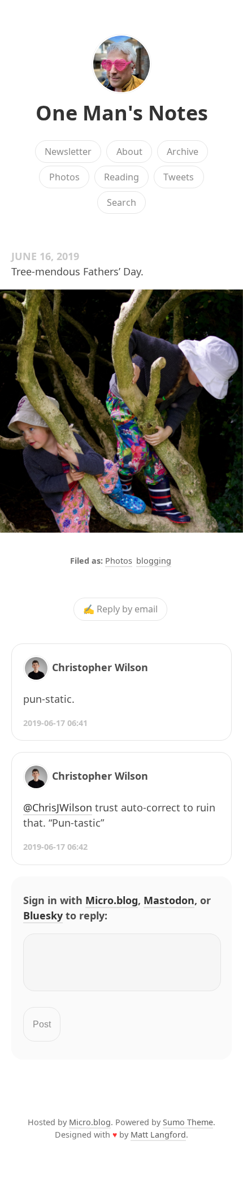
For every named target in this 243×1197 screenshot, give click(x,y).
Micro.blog (111, 900)
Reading (121, 177)
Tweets (178, 177)
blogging (153, 560)
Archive (182, 151)
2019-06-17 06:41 (55, 723)
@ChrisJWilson (57, 807)
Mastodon (169, 900)
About (129, 151)
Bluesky (43, 915)
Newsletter (68, 151)
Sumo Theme (188, 1122)
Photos (64, 177)
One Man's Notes (122, 113)
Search (121, 202)
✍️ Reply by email (120, 609)
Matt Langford (158, 1134)
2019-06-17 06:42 (55, 846)
